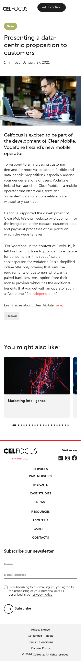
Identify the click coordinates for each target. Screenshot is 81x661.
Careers (40, 529)
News (40, 502)
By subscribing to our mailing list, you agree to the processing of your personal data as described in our (41, 590)
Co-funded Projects (40, 635)
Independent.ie (44, 294)
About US (40, 520)
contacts (40, 537)
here (58, 305)
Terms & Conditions (40, 642)
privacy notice (42, 594)
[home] (15, 7)
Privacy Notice (40, 629)
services (40, 469)
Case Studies (40, 493)
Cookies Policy (40, 648)
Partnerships (40, 476)
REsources (40, 511)
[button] (72, 7)
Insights (40, 485)
